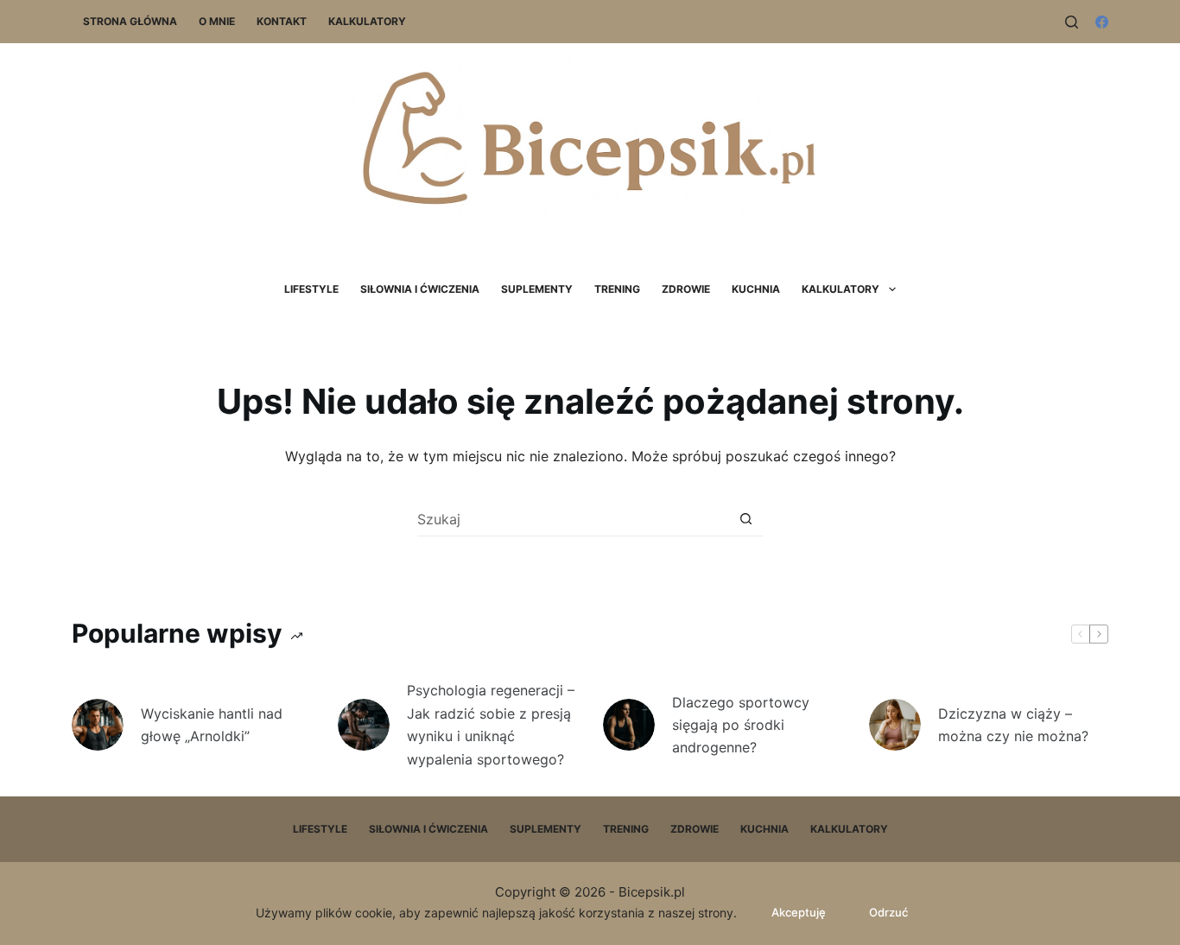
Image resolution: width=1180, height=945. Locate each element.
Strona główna (130, 21)
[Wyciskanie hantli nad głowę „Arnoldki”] (98, 725)
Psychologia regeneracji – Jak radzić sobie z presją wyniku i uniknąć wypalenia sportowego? (490, 724)
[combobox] (573, 519)
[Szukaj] (1071, 22)
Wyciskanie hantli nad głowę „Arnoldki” (211, 725)
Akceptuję (798, 912)
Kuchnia (756, 288)
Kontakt (282, 21)
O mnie (217, 21)
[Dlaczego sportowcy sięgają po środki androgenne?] (629, 725)
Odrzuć (888, 912)
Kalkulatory (367, 21)
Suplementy (537, 288)
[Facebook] (1101, 22)
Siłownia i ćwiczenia (419, 288)
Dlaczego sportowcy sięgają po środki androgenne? (740, 725)
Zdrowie (686, 288)
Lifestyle (311, 288)
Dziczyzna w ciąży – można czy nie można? (1013, 725)
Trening (617, 288)
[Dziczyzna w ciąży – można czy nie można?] (895, 725)
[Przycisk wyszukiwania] (746, 519)
